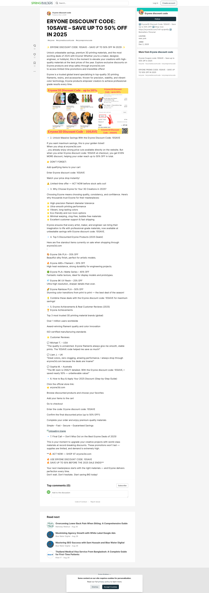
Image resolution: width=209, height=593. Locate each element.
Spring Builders (103, 574)
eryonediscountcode (65, 40)
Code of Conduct (81, 502)
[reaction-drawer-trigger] (34, 46)
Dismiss (95, 587)
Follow (157, 19)
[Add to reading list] (34, 64)
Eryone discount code (61, 13)
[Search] (57, 3)
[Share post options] (34, 71)
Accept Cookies (110, 587)
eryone (51, 40)
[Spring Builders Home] (42, 3)
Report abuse (95, 502)
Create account (168, 3)
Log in (155, 3)
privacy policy (104, 582)
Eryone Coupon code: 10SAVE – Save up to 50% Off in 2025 (156, 61)
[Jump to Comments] (34, 55)
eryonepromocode (84, 40)
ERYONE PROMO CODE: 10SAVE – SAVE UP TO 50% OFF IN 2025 (156, 72)
